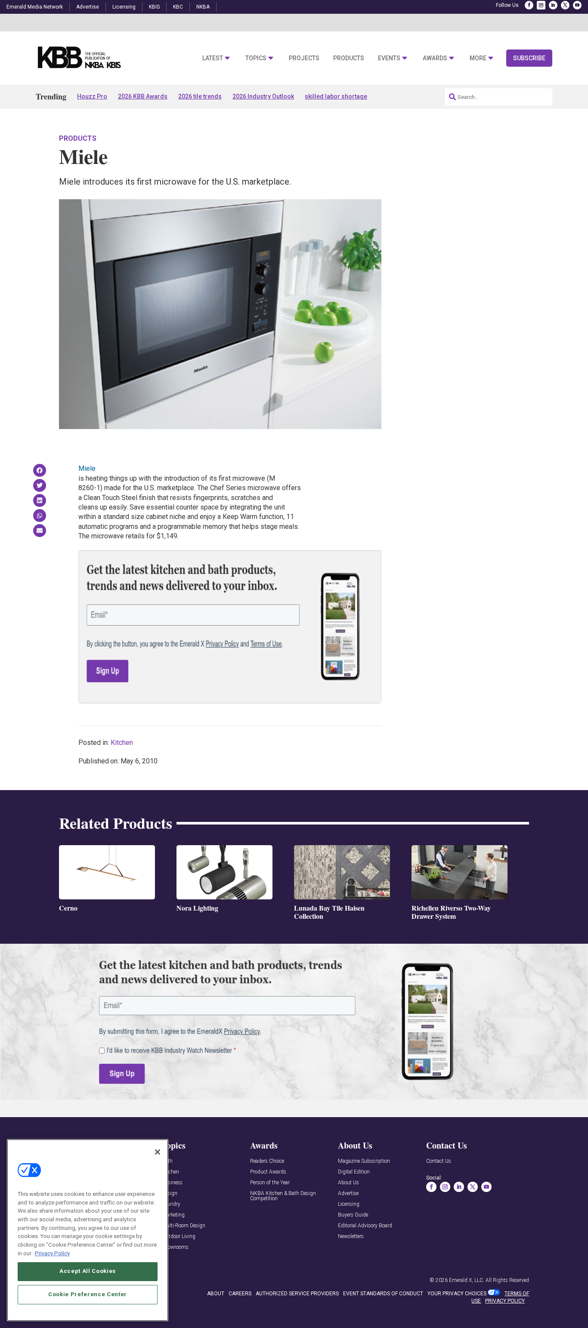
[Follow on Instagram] (541, 5)
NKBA (203, 6)
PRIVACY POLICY (505, 1301)
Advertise (87, 6)
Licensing (124, 6)
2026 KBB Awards (142, 96)
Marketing (173, 1215)
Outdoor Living (178, 1236)
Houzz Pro (92, 96)
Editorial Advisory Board (365, 1226)
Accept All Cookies (87, 1271)
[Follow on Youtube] (577, 5)
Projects (304, 58)
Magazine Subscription (364, 1161)
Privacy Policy (52, 1253)
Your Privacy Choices (456, 1294)
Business (172, 1183)
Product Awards (268, 1172)
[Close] (157, 1152)
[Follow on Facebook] (529, 5)
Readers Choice (267, 1161)
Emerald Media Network (34, 6)
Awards (435, 58)
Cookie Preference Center (87, 1294)
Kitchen (122, 742)
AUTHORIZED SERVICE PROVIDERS (297, 1294)
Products (348, 58)
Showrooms (175, 1247)
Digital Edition (354, 1172)
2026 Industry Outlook (263, 96)
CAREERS (240, 1294)
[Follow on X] (565, 5)
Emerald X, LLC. (466, 1280)
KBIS (154, 6)
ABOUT (215, 1294)
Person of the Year (270, 1183)
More (478, 58)
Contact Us (438, 1161)
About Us (348, 1183)
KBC (178, 6)
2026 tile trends (200, 96)
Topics (255, 58)
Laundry (171, 1204)
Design (169, 1193)
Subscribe (529, 58)
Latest (212, 58)
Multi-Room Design (183, 1226)
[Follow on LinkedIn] (553, 5)
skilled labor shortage (336, 96)
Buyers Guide (353, 1215)
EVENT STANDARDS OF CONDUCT (383, 1294)
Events (389, 58)
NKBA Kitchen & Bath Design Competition (283, 1196)
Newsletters (351, 1236)
